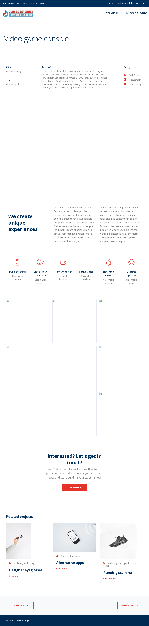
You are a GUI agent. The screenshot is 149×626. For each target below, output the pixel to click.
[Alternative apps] (74, 537)
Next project (128, 605)
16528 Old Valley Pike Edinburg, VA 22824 (126, 3)
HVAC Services (112, 12)
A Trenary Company (136, 12)
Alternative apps (70, 562)
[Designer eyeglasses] (18, 540)
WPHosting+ (23, 620)
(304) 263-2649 (8, 3)
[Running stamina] (118, 540)
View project (15, 576)
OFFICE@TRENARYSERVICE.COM (30, 3)
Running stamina (117, 572)
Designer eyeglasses (25, 569)
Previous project (22, 605)
